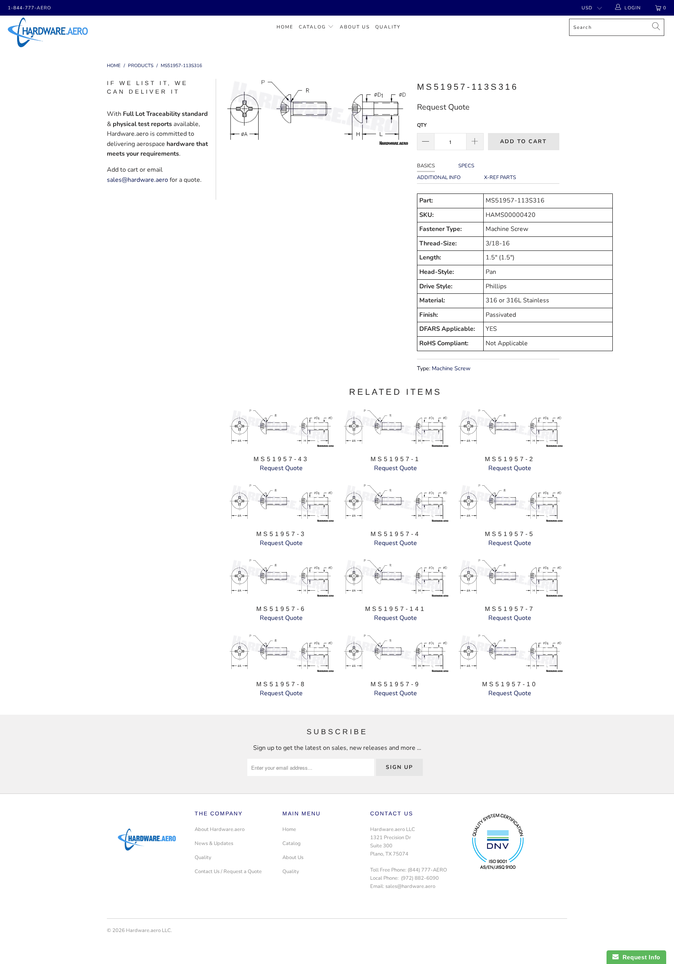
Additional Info (439, 177)
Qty (422, 125)
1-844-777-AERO (29, 8)
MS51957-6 (281, 578)
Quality (388, 27)
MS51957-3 (281, 503)
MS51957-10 (510, 653)
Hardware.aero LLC (148, 930)
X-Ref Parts (500, 177)
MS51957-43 (281, 428)
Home (285, 27)
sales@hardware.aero (137, 180)
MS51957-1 (395, 428)
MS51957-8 (281, 653)
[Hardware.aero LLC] (58, 32)
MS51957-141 (395, 578)
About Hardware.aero (220, 829)
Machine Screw (451, 368)
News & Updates (214, 843)
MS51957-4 (395, 503)
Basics (426, 165)
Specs (466, 165)
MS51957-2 (510, 428)
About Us (355, 27)
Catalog (312, 27)
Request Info (639, 957)
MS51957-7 (510, 578)
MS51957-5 (510, 503)
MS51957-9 (395, 653)
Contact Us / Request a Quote (228, 871)
